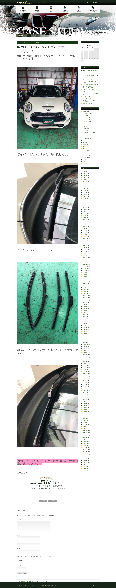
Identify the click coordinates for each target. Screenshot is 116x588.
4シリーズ (86, 117)
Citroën (85, 136)
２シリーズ (85, 163)
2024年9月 (85, 201)
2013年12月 (85, 466)
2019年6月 (85, 327)
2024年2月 (85, 209)
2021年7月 (85, 274)
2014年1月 (85, 464)
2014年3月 (85, 460)
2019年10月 (85, 319)
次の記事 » (52, 500)
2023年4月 (85, 230)
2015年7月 (85, 426)
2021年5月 (85, 279)
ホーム (18, 581)
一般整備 (37, 42)
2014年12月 (85, 441)
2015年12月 (85, 416)
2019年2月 (85, 336)
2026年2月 (85, 181)
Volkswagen (87, 138)
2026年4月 (85, 179)
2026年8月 (85, 171)
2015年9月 (85, 422)
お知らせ (85, 151)
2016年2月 (85, 411)
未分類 (84, 159)
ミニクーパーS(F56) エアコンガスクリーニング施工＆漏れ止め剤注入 (90, 75)
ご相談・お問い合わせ (45, 585)
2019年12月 (85, 314)
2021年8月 (85, 272)
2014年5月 (85, 456)
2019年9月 (85, 321)
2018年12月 (85, 340)
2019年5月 (85, 329)
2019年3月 (85, 333)
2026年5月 (85, 177)
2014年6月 (85, 454)
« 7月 (82, 62)
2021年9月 (85, 270)
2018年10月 (85, 344)
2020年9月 (85, 295)
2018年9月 (85, 346)
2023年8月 (85, 222)
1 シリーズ (86, 113)
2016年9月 (85, 397)
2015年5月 (85, 430)
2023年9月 (85, 219)
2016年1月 (85, 414)
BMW (31, 42)
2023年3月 (85, 232)
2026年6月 (85, 175)
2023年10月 (85, 217)
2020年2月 (85, 310)
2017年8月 (85, 373)
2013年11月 (85, 468)
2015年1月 (85, 439)
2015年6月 (85, 428)
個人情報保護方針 (54, 585)
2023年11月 (85, 215)
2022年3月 (85, 257)
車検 (84, 161)
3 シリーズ (86, 115)
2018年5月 (85, 355)
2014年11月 (85, 443)
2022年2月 (85, 260)
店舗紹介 (32, 585)
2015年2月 (85, 437)
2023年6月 (85, 226)
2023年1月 (85, 236)
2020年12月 (85, 289)
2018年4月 (85, 357)
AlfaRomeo (86, 134)
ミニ (34, 42)
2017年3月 (85, 384)
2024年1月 (85, 211)
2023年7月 (85, 224)
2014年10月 (85, 445)
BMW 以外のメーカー (87, 132)
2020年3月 (85, 308)
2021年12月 (85, 264)
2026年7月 (85, 173)
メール (19, 541)
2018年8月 (85, 348)
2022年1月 (85, 262)
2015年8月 (85, 424)
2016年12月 (85, 390)
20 (89, 56)
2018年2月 (85, 361)
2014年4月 (85, 458)
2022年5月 (85, 253)
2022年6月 (85, 251)
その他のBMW (87, 126)
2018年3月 (85, 359)
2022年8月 (85, 247)
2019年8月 (85, 323)
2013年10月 (85, 471)
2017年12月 (85, 365)
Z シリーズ (86, 124)
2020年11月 (85, 291)
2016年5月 (85, 405)
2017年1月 (85, 388)
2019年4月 (85, 331)
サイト (18, 548)
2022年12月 (85, 238)
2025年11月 (85, 188)
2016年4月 (85, 407)
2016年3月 (85, 409)
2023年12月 (85, 213)
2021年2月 (85, 285)
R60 (84, 146)
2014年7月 (85, 451)
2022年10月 (85, 243)
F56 (86, 130)
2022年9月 (85, 245)
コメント (19, 519)
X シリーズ (86, 121)
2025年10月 (85, 190)
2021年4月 (85, 281)
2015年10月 (85, 420)
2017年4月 (85, 382)
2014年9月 (85, 447)
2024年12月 (85, 198)
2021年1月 (85, 287)
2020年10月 (85, 293)
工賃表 (28, 585)
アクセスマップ (38, 585)
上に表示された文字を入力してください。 (26, 565)
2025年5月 (85, 196)
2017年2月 (85, 386)
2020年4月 (85, 306)
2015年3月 (85, 435)
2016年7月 (85, 401)
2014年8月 (85, 449)
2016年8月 (85, 399)
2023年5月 (85, 228)
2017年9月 (85, 371)
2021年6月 (85, 276)
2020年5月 (85, 304)
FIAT (84, 140)
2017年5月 (85, 380)
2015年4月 (85, 433)
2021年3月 (85, 283)
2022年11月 (85, 241)
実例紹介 (23, 581)
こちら (28, 473)
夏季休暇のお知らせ (87, 79)
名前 (18, 535)
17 (82, 56)
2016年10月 (85, 395)
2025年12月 (85, 186)
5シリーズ (86, 119)
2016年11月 (85, 392)
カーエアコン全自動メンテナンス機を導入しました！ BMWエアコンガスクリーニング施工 (90, 86)
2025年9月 (85, 192)
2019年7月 (85, 325)
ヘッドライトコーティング (89, 155)
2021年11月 (85, 266)
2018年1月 (85, 363)
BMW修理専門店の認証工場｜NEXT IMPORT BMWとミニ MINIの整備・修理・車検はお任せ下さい (44, 2)
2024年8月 (85, 203)
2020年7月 (85, 300)
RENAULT (85, 148)
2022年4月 (85, 255)
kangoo (84, 142)
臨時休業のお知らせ (87, 103)
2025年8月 (85, 194)
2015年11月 (85, 418)
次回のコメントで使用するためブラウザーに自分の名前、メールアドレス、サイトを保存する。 (37, 556)
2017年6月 (85, 378)
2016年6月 (85, 403)
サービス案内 (19, 585)
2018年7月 (85, 350)
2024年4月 (85, 207)
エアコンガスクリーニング (89, 153)
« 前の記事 (43, 500)
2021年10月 (85, 268)
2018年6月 (85, 352)
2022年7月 (85, 249)
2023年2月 (85, 234)
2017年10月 (85, 369)
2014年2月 (85, 462)
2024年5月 (85, 205)
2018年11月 (85, 342)
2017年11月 (85, 367)
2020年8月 (85, 298)
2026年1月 (85, 184)
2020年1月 (85, 312)
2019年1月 (85, 338)
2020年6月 (85, 302)
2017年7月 (85, 376)
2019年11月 (85, 316)
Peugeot (85, 144)
